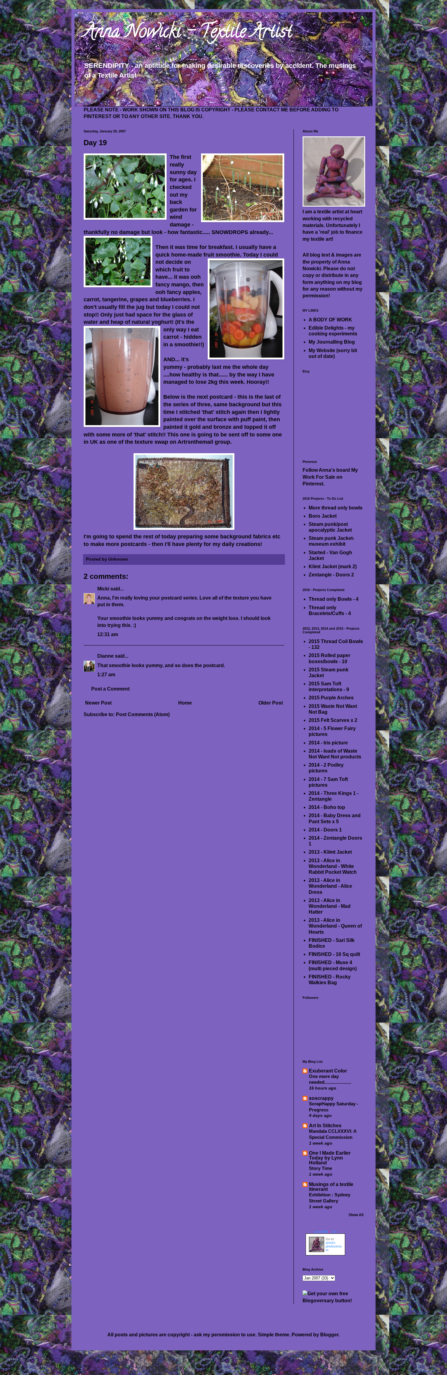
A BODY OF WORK (330, 319)
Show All (355, 1215)
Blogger (329, 1334)
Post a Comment (110, 688)
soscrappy (321, 1098)
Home (185, 702)
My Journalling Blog (332, 342)
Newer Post (98, 702)
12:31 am (107, 634)
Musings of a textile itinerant (331, 1187)
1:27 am (106, 674)
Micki (103, 588)
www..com (325, 1231)
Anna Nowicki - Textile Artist (188, 33)
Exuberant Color (328, 1070)
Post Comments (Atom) (143, 714)
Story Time (320, 1168)
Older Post (270, 702)
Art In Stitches (325, 1125)
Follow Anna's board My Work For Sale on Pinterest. (330, 476)
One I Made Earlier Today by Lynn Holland (330, 1157)
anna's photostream (333, 1246)
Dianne (105, 656)
